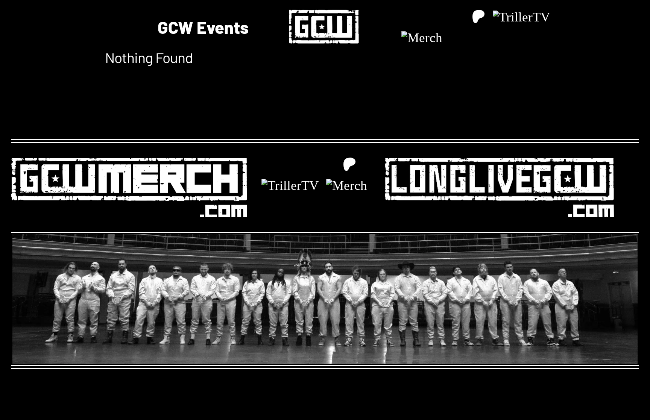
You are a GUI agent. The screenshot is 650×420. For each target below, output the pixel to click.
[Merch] (421, 37)
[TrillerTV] (521, 17)
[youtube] (459, 17)
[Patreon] (478, 16)
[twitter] (424, 17)
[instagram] (442, 17)
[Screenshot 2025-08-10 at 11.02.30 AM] (325, 6)
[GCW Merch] (129, 161)
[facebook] (406, 17)
